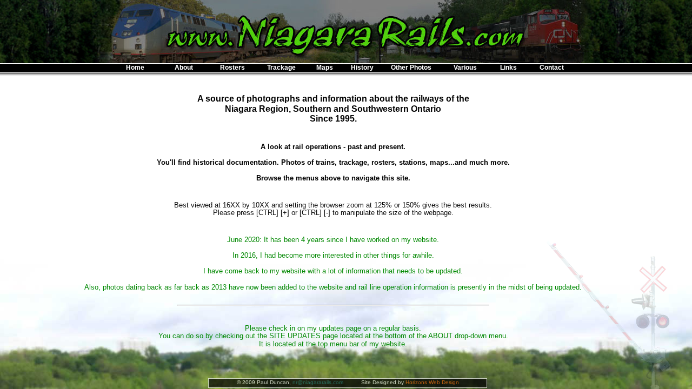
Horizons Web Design (432, 382)
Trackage (281, 67)
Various (465, 67)
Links (508, 67)
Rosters (232, 67)
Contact (552, 67)
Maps (324, 67)
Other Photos (411, 67)
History (362, 67)
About (184, 67)
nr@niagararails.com (317, 382)
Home (135, 67)
